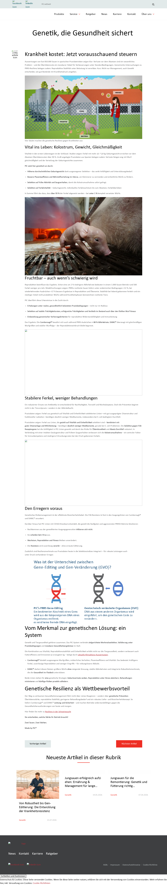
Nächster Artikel (129, 744)
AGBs (105, 865)
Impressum (115, 865)
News (104, 14)
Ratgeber (91, 14)
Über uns (146, 14)
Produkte (59, 14)
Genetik (22, 820)
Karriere (117, 14)
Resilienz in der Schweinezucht (58, 712)
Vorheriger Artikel (38, 744)
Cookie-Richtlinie (150, 865)
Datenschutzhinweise (131, 865)
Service (73, 14)
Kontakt (131, 14)
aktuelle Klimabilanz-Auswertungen (93, 655)
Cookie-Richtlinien (41, 883)
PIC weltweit (46, 4)
